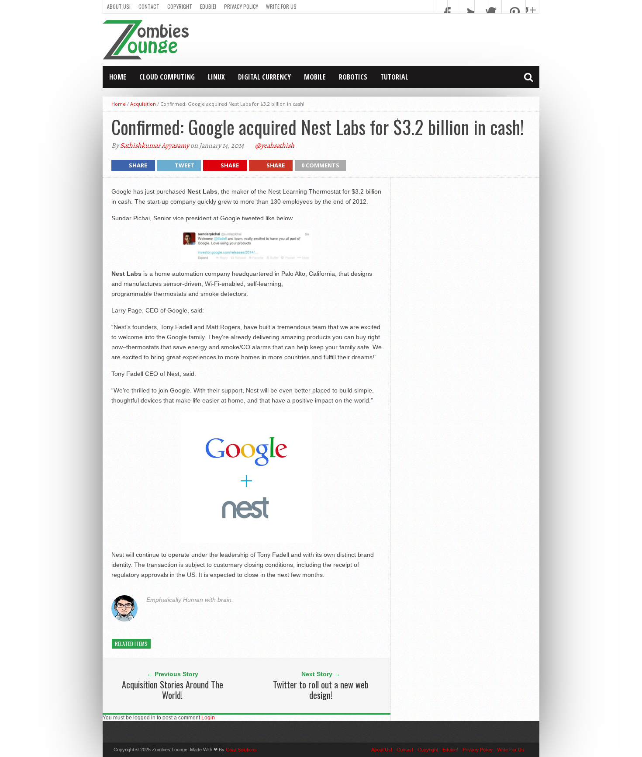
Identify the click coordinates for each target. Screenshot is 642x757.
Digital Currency (264, 77)
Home (117, 77)
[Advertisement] (380, 39)
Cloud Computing (167, 77)
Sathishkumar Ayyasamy (154, 145)
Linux (216, 77)
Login (208, 718)
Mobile (315, 77)
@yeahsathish (274, 145)
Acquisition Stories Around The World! (172, 689)
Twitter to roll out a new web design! (321, 689)
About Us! (119, 6)
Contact (148, 6)
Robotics (353, 77)
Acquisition (143, 104)
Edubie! (208, 6)
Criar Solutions (241, 749)
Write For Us (281, 6)
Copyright (179, 6)
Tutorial (394, 77)
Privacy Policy (241, 6)
